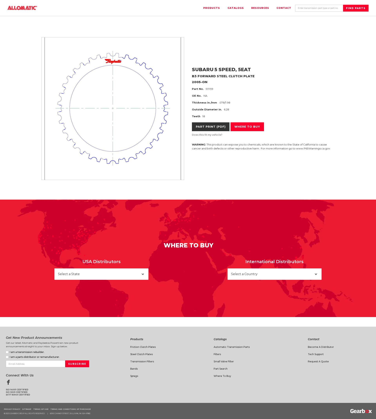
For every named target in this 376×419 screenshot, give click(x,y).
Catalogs (236, 7)
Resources (260, 7)
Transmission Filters (142, 361)
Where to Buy (222, 375)
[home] (22, 8)
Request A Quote (318, 361)
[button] (101, 274)
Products (211, 7)
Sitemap (26, 409)
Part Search (221, 368)
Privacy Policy (12, 409)
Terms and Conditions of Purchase (70, 409)
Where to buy (247, 126)
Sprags (134, 375)
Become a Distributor (321, 346)
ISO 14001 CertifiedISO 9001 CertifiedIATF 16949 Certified (18, 392)
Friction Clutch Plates (143, 346)
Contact (284, 7)
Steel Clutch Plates (141, 354)
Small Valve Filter (224, 361)
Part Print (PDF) (211, 126)
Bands (134, 368)
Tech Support (316, 354)
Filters (217, 354)
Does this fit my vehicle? (207, 134)
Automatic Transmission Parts (232, 346)
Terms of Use (40, 409)
